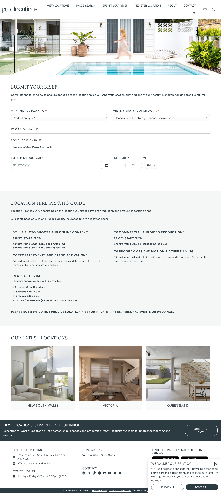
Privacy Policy (99, 490)
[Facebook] (83, 473)
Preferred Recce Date (27, 157)
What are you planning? (29, 110)
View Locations (58, 5)
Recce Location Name (26, 140)
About (172, 5)
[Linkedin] (104, 473)
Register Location (147, 5)
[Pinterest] (99, 473)
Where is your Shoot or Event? (136, 110)
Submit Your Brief (115, 5)
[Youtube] (109, 473)
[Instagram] (89, 473)
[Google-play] (120, 473)
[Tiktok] (94, 473)
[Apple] (115, 473)
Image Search (86, 5)
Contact (190, 5)
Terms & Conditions (120, 490)
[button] (194, 14)
